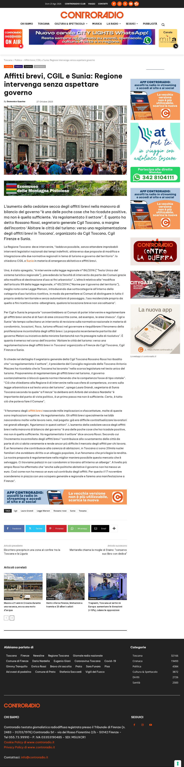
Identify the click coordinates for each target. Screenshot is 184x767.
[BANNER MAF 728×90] (65, 195)
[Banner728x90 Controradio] (65, 503)
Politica (18, 60)
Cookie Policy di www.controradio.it (29, 742)
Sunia (30, 260)
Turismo (28, 66)
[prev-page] (6, 618)
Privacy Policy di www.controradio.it (29, 747)
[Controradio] (92, 15)
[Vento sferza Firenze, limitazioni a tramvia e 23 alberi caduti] (65, 586)
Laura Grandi (27, 510)
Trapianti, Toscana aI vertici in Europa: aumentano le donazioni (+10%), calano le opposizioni (105, 607)
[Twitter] (125, 3)
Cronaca (8, 598)
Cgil (15, 510)
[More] (114, 528)
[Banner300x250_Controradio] (155, 119)
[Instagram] (119, 3)
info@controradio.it (34, 757)
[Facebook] (113, 3)
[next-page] (12, 618)
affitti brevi (35, 410)
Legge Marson (43, 510)
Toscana (8, 60)
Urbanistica (40, 66)
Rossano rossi (60, 510)
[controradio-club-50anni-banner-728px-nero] (92, 43)
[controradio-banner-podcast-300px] (155, 163)
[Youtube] (130, 3)
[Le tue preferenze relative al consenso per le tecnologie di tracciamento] (177, 763)
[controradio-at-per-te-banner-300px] (155, 228)
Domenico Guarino (16, 101)
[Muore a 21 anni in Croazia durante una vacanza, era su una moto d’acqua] (23, 586)
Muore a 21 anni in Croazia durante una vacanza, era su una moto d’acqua (22, 607)
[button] (163, 24)
